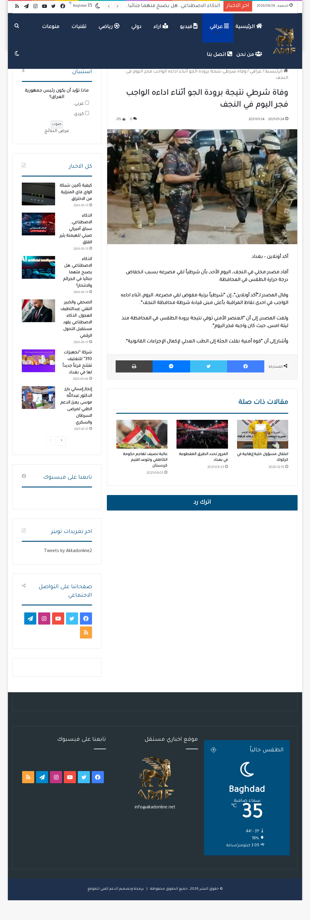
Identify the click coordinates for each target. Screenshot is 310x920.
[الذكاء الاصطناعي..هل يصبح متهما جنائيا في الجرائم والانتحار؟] (38, 267)
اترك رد (202, 503)
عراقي (217, 27)
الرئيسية (246, 27)
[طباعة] (134, 366)
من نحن (245, 55)
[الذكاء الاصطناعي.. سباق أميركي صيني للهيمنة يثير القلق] (38, 224)
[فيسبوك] (245, 366)
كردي (79, 114)
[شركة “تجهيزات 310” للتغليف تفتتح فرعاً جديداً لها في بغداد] (38, 360)
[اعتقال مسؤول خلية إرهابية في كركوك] (263, 434)
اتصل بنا (217, 55)
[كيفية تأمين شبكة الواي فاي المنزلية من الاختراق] (38, 194)
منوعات (50, 27)
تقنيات (79, 27)
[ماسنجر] (171, 366)
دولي (136, 27)
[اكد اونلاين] (285, 41)
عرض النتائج (57, 131)
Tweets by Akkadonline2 (68, 551)
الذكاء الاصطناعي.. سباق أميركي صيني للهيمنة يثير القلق (76, 229)
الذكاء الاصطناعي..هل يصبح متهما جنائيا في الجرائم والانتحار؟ (77, 272)
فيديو (186, 27)
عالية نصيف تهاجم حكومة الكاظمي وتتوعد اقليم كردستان (145, 460)
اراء (158, 27)
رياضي (106, 27)
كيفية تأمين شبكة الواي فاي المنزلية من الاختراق (76, 192)
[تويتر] (208, 366)
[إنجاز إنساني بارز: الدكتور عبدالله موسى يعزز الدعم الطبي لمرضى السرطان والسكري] (38, 397)
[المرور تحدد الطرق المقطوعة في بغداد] (202, 434)
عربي (79, 104)
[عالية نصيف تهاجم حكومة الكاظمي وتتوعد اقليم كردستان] (142, 434)
